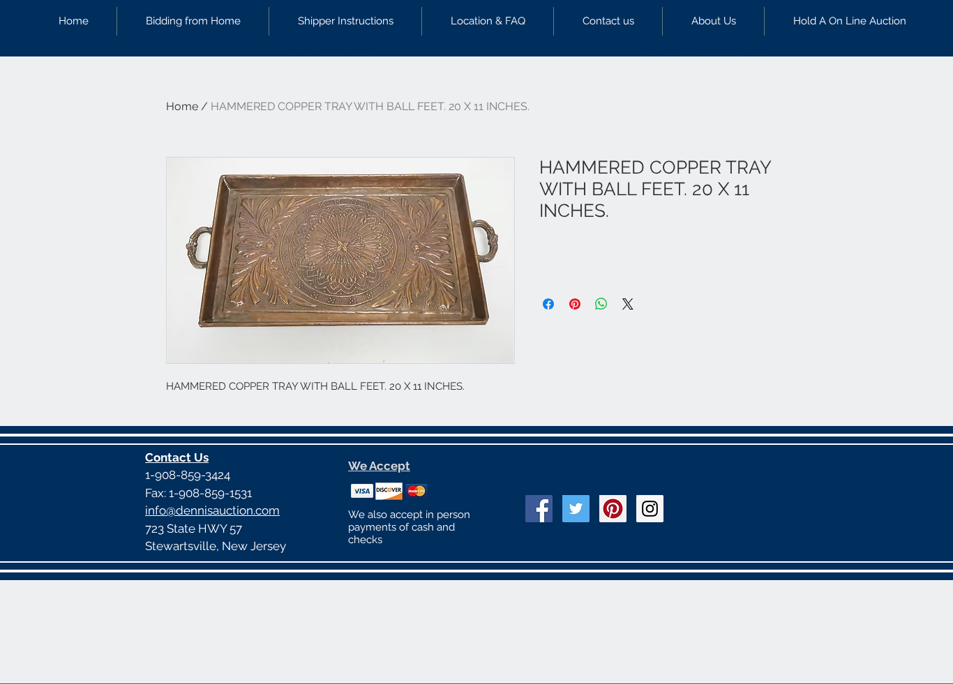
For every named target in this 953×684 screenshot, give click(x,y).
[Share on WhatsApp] (601, 304)
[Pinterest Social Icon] (612, 508)
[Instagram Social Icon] (649, 508)
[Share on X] (628, 304)
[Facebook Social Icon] (539, 508)
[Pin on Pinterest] (574, 304)
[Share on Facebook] (548, 304)
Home (182, 106)
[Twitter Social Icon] (576, 508)
